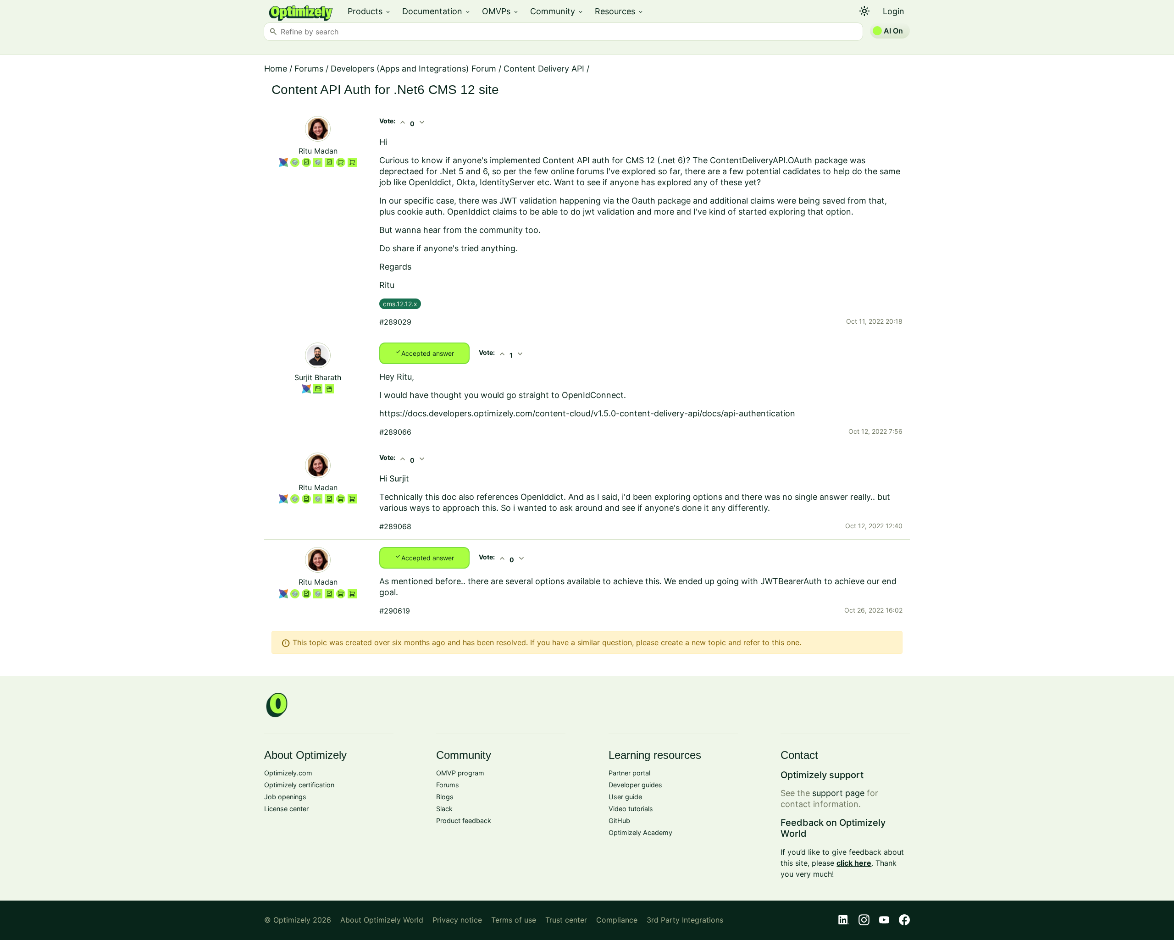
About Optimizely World (381, 919)
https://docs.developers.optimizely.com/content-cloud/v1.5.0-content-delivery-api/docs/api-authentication (587, 413)
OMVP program (460, 773)
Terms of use (513, 919)
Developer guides (635, 785)
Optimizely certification (299, 785)
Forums (308, 68)
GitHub (619, 820)
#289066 (395, 432)
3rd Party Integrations (685, 919)
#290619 (394, 610)
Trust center (566, 919)
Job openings (285, 797)
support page (838, 793)
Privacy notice (457, 919)
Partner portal (629, 773)
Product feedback (463, 820)
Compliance (616, 919)
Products (369, 11)
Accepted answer (424, 352)
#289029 (395, 321)
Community (557, 11)
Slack (444, 809)
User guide (625, 797)
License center (286, 809)
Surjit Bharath (317, 377)
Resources (619, 11)
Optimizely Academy (640, 832)
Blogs (445, 797)
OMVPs (500, 11)
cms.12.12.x (400, 304)
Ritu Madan (318, 150)
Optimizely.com (288, 773)
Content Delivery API (544, 68)
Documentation (436, 11)
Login (893, 11)
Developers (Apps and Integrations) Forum (413, 68)
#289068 (395, 526)
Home (275, 68)
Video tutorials (631, 809)
